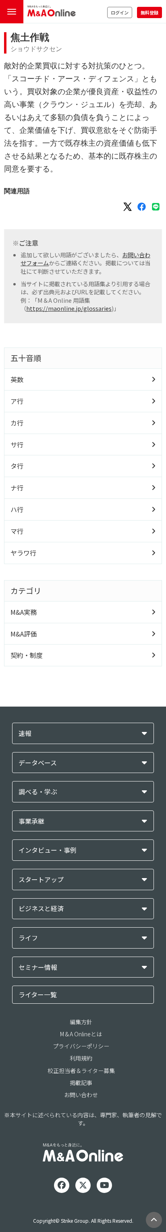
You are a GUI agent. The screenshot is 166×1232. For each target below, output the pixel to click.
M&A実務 (23, 612)
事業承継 (31, 821)
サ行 (16, 444)
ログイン (120, 12)
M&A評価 (23, 634)
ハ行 (16, 509)
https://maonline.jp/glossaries (69, 308)
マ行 (16, 531)
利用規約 (81, 1058)
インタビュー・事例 (48, 850)
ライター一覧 (38, 994)
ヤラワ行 (23, 553)
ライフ (28, 938)
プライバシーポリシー (81, 1046)
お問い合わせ (81, 1095)
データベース (38, 762)
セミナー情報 (38, 967)
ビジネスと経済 (41, 908)
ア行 (16, 401)
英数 (16, 379)
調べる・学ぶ (38, 791)
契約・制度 (26, 655)
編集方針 (81, 1022)
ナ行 (16, 487)
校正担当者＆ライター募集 (81, 1071)
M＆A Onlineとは (81, 1034)
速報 (25, 733)
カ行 (16, 423)
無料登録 (149, 12)
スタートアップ (41, 879)
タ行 (16, 466)
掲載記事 (81, 1083)
